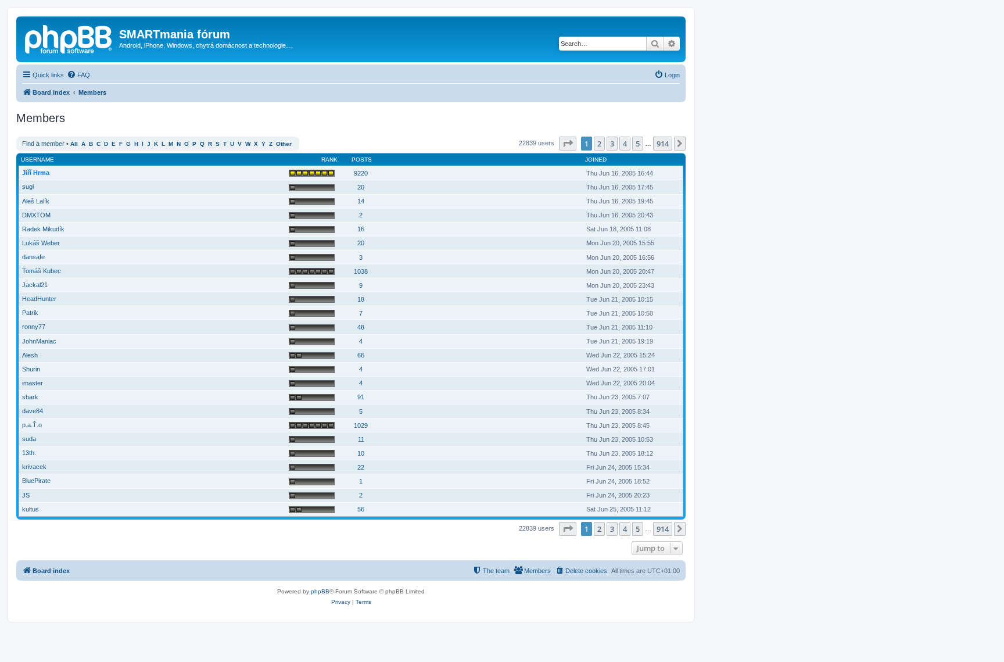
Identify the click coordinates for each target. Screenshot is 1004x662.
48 (360, 327)
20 (360, 187)
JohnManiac (39, 341)
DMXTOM (36, 215)
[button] (567, 144)
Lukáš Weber (41, 242)
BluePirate (36, 480)
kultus (30, 509)
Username (37, 159)
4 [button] (625, 143)
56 (360, 509)
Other (284, 144)
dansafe (33, 256)
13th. (29, 452)
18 (360, 299)
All (74, 144)
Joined (596, 159)
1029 (361, 425)
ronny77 (33, 326)
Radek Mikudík (43, 229)
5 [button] (638, 143)
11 (361, 439)
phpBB (320, 591)
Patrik (30, 312)
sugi (28, 186)
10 (360, 453)
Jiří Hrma (35, 172)
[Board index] (69, 37)
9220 (361, 173)
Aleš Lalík (35, 201)
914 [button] (663, 143)
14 (360, 201)
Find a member (43, 143)
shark (30, 396)
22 (360, 467)
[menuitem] (78, 75)
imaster (32, 383)
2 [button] (599, 143)
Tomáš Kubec (41, 270)
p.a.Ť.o (32, 424)
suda (29, 438)
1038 (361, 271)
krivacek (34, 466)
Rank (329, 159)
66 (360, 355)
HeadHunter (39, 298)
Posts (362, 159)
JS (26, 495)
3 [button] (612, 143)
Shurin (31, 369)
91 (360, 396)
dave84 (32, 410)
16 (360, 229)
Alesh (30, 355)
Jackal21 (35, 284)
